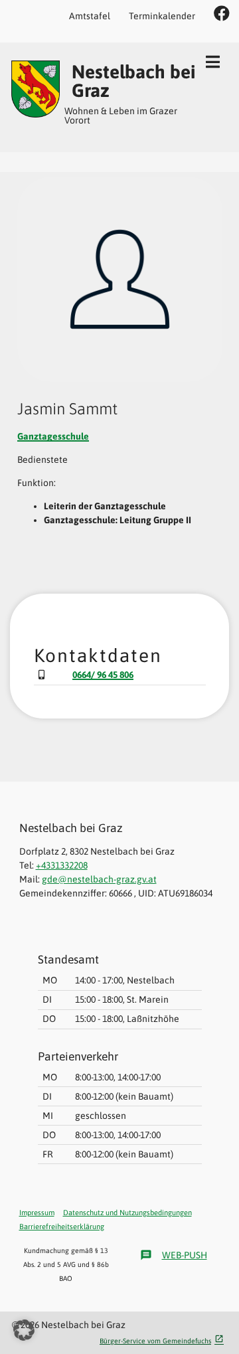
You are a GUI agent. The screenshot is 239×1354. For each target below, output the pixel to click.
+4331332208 (62, 865)
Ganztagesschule (53, 436)
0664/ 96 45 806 (102, 674)
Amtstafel (89, 16)
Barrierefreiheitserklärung (61, 1226)
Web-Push (173, 1255)
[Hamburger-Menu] (213, 61)
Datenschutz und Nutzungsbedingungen (127, 1213)
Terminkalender (162, 16)
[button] (24, 1330)
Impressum (36, 1213)
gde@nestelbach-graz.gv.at (99, 879)
